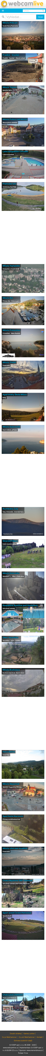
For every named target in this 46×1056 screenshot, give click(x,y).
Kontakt (39, 1037)
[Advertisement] (23, 237)
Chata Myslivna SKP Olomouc (18, 880)
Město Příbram (10, 22)
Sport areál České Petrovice (17, 912)
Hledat (40, 17)
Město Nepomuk (11, 784)
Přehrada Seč (9, 183)
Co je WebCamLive (9, 1037)
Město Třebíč (9, 362)
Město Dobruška (11, 573)
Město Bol (8, 298)
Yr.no (26, 1053)
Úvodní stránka (15, 1034)
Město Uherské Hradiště (15, 848)
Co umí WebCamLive (26, 1037)
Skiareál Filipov (10, 541)
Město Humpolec (11, 265)
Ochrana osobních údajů (23, 1041)
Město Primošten (11, 330)
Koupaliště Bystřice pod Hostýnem (20, 605)
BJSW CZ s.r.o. (12, 1050)
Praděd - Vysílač (11, 55)
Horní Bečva (9, 751)
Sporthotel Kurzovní (13, 816)
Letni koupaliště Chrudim (15, 151)
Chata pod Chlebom (13, 994)
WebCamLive (22, 4)
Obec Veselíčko (10, 637)
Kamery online (29, 1034)
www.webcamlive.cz (10, 1048)
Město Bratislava (11, 669)
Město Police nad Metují (15, 119)
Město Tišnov (9, 87)
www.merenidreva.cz (35, 1050)
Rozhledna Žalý (10, 508)
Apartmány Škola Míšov (15, 394)
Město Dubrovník (11, 426)
